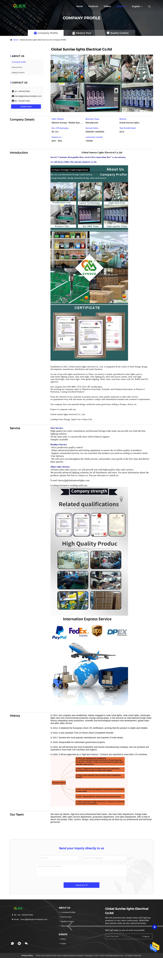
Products (93, 6)
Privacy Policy (27, 955)
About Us (121, 6)
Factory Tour (17, 67)
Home (79, 6)
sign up (146, 936)
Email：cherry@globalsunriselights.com (30, 919)
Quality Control (18, 72)
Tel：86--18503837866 (23, 915)
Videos (107, 6)
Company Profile (19, 62)
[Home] (19, 6)
